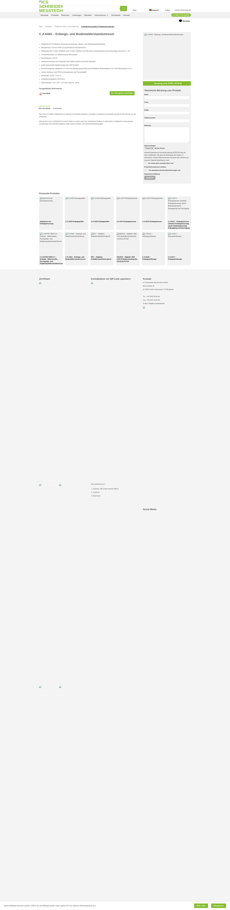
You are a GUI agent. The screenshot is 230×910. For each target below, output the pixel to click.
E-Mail (146, 110)
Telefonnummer (149, 118)
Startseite (44, 15)
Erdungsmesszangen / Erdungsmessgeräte (97, 27)
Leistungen (76, 15)
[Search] (123, 8)
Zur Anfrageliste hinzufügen (122, 93)
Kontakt (126, 15)
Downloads (116, 15)
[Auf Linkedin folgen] (141, 10)
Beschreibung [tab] (44, 108)
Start (40, 27)
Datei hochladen (150, 145)
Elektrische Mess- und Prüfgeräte (67, 27)
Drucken (184, 20)
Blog (134, 10)
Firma (146, 102)
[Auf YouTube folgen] (144, 10)
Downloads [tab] (57, 108)
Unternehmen (100, 15)
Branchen (65, 15)
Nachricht (147, 125)
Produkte (55, 15)
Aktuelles (88, 15)
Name (146, 94)
